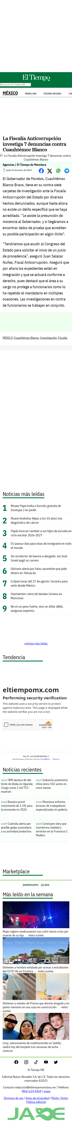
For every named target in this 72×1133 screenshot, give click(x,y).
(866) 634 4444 (31, 1091)
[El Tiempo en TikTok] (38, 1063)
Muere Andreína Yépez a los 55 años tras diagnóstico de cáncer (36, 520)
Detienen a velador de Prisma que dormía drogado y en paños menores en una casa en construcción (36, 1007)
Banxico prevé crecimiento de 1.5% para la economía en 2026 (16, 805)
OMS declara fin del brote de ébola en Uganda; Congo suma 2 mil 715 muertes (17, 785)
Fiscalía (62, 338)
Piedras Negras (52, 93)
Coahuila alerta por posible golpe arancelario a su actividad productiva (16, 827)
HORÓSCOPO (31, 885)
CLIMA (45, 885)
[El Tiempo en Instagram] (28, 1063)
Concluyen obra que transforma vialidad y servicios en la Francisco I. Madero (52, 829)
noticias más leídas (36, 643)
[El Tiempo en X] (56, 1063)
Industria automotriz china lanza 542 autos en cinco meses (52, 784)
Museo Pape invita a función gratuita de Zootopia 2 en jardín (36, 508)
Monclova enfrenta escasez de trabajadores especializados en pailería (51, 805)
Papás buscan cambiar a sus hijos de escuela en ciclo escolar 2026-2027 (41, 533)
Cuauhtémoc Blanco (26, 338)
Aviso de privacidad (37, 1098)
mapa (47, 1091)
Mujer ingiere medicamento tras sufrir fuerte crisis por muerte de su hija (35, 933)
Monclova (30, 93)
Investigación (48, 338)
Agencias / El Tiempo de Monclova (24, 165)
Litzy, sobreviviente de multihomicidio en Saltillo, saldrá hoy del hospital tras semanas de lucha (32, 1046)
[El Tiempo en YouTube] (48, 1063)
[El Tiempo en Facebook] (19, 1063)
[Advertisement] (36, 36)
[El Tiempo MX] (36, 80)
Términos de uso (13, 1098)
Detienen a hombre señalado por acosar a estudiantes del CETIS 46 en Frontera (35, 969)
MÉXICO (10, 93)
